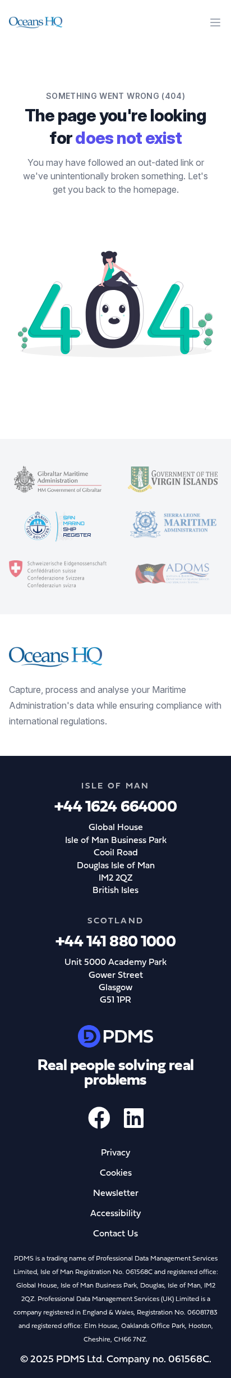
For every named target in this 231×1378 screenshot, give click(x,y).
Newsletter (115, 1193)
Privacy (115, 1153)
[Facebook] (99, 1123)
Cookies (116, 1173)
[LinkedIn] (134, 1123)
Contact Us (115, 1234)
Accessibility (115, 1213)
